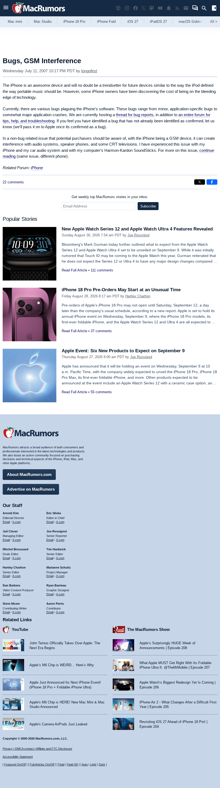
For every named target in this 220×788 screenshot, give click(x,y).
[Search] (206, 8)
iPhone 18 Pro (74, 22)
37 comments (101, 331)
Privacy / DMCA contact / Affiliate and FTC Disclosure (37, 748)
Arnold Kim (11, 513)
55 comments (101, 392)
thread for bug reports (134, 114)
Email (6, 522)
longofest (89, 71)
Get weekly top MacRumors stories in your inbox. (110, 197)
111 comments (102, 270)
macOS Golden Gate (195, 22)
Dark (102, 764)
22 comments (13, 182)
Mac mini (15, 22)
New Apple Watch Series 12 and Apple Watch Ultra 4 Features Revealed (137, 229)
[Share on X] (199, 182)
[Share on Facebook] (212, 182)
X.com (16, 522)
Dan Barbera (11, 585)
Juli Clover (10, 531)
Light (93, 764)
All (213, 22)
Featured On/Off (15, 764)
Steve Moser (11, 603)
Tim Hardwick (56, 549)
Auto (85, 764)
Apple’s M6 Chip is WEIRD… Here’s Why (62, 665)
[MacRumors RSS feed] (177, 8)
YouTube (20, 629)
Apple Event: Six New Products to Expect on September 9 (123, 350)
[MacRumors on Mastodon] (151, 8)
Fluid (61, 764)
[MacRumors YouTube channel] (160, 8)
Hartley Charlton (137, 296)
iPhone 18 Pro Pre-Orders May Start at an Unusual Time (121, 289)
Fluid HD (72, 764)
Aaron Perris (55, 603)
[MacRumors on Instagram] (127, 8)
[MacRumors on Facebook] (135, 8)
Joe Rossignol (138, 235)
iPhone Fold (106, 22)
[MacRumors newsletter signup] (186, 8)
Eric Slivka (53, 513)
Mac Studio (43, 22)
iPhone (37, 167)
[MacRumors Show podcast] (118, 8)
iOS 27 (132, 22)
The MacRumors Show (148, 629)
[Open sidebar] (214, 9)
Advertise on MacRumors (31, 489)
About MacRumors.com (29, 474)
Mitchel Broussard (15, 549)
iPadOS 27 (158, 22)
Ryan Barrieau (56, 585)
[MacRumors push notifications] (168, 8)
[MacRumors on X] (143, 8)
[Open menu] (6, 8)
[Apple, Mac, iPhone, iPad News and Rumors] (38, 14)
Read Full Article (74, 270)
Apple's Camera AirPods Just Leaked (58, 724)
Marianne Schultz (58, 567)
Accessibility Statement (18, 756)
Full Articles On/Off (42, 764)
